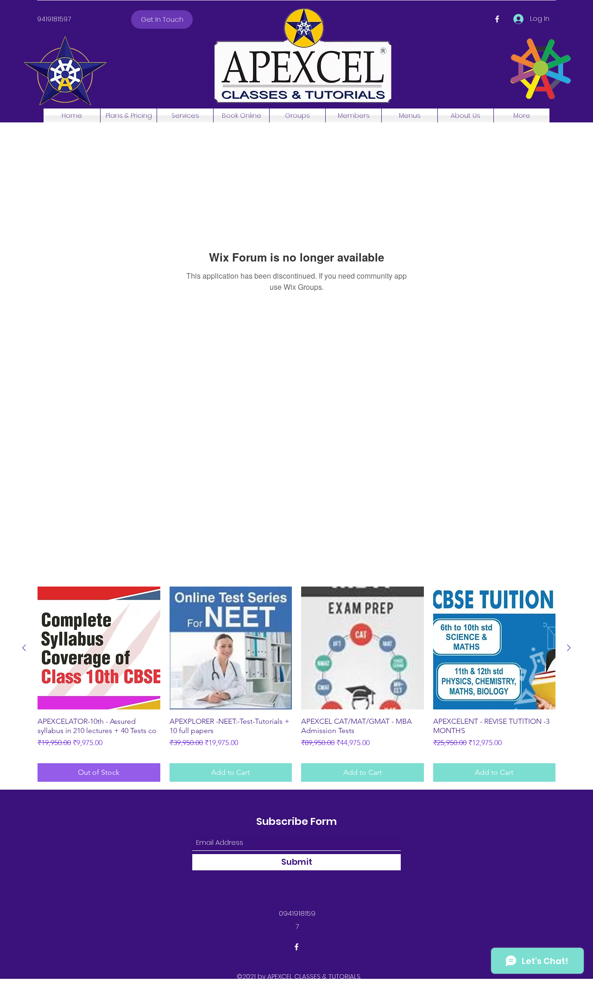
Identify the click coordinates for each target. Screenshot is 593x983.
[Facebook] (497, 19)
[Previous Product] (24, 647)
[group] (296, 684)
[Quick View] (99, 648)
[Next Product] (568, 647)
